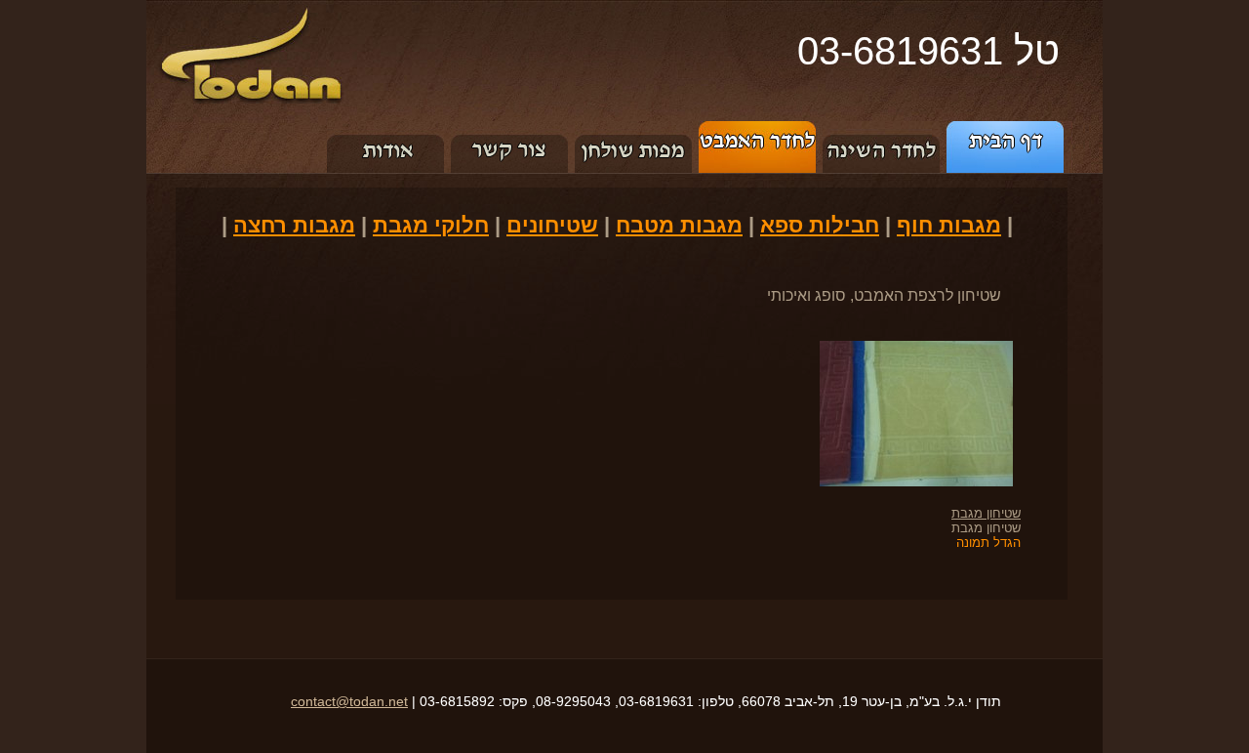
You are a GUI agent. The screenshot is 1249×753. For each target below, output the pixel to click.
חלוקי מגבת (431, 225)
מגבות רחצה (294, 225)
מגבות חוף (949, 225)
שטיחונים (552, 225)
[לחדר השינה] (882, 128)
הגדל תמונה (988, 542)
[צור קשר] (510, 128)
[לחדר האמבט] (758, 128)
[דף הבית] (1008, 128)
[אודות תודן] (386, 128)
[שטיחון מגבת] (904, 348)
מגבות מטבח (679, 225)
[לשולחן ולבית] (634, 128)
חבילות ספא (819, 225)
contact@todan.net (349, 701)
